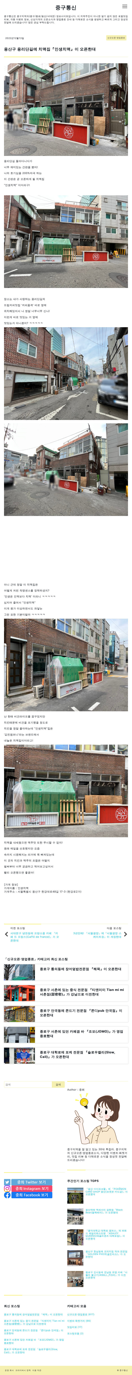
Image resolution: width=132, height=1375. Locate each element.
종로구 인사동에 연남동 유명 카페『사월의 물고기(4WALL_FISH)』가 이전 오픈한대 (106, 1275)
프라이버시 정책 (23, 1370)
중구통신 (66, 7)
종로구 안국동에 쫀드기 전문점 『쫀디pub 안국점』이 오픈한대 (33, 1332)
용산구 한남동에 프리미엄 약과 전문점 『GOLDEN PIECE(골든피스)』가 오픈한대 (106, 1254)
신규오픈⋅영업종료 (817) (80, 1314)
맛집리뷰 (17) (74, 1327)
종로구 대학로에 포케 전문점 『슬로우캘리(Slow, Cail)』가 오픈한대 (31, 1351)
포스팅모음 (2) (75, 1333)
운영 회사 (9, 1370)
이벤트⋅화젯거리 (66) (79, 1320)
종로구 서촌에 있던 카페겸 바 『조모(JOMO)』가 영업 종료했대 (34, 1341)
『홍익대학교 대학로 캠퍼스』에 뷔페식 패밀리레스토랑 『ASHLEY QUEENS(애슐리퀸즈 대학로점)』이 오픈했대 (106, 1234)
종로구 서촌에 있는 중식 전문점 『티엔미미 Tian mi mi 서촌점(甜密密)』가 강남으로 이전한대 (34, 1322)
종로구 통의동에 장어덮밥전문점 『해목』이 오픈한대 (33, 1314)
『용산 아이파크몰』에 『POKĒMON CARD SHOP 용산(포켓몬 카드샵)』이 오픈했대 (107, 1192)
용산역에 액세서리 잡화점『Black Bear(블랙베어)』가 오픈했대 (104, 1211)
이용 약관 (36, 1370)
